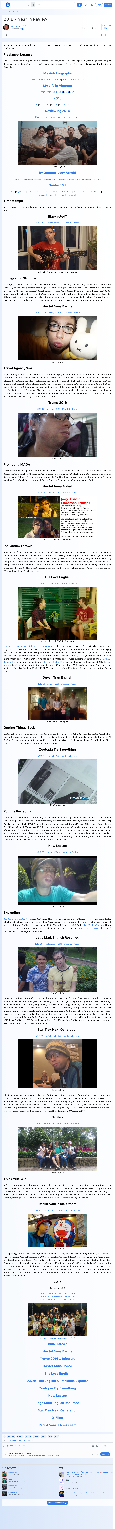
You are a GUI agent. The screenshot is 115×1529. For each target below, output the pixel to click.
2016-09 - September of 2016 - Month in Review (57, 944)
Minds (79, 192)
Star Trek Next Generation (57, 1410)
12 (79, 104)
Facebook (59, 192)
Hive (74, 192)
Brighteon (19, 192)
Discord (39, 192)
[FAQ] (28, 5)
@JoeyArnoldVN (75, 179)
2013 (49, 92)
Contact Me (57, 185)
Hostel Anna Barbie (57, 1351)
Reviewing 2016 (57, 111)
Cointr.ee (30, 192)
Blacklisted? (57, 1344)
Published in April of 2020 (91, 179)
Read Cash (95, 192)
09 (68, 104)
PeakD (87, 192)
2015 (61, 92)
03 (44, 104)
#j (9, 12)
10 (72, 104)
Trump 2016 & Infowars (57, 1359)
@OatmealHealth (62, 179)
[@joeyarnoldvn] (6, 27)
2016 (66, 92)
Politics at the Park (88, 928)
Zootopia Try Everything (57, 1388)
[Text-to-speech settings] (110, 26)
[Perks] (79, 5)
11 (75, 104)
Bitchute (10, 192)
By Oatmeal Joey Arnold (57, 173)
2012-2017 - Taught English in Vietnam (54, 1338)
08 (64, 104)
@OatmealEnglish (48, 179)
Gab (68, 192)
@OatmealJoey (35, 179)
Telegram (41, 195)
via (28, 1440)
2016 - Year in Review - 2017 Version (57, 1293)
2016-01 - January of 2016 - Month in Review (57, 222)
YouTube (61, 195)
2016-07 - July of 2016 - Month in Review (57, 756)
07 (60, 104)
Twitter (51, 195)
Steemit (105, 192)
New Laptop (57, 1396)
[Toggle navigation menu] (4, 5)
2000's (65, 79)
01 (37, 104)
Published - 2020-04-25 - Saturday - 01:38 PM (55, 117)
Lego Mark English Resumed (57, 1403)
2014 (55, 92)
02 (40, 104)
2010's (73, 79)
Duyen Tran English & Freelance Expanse (58, 1381)
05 (52, 104)
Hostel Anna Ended (57, 1366)
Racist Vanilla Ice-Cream (57, 1425)
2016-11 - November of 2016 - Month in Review (57, 1123)
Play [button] (106, 28)
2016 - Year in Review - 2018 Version (57, 1296)
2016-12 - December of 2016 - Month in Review (57, 1210)
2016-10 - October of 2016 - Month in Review (57, 1036)
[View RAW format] (93, 1446)
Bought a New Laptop (14, 919)
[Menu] (110, 35)
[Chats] (85, 5)
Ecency (4, 12)
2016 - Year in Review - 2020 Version (57, 1299)
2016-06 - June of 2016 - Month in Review (57, 683)
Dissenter (49, 192)
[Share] (105, 35)
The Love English (51, 662)
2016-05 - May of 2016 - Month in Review (57, 583)
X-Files (57, 1418)
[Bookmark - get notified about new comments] (101, 35)
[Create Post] (91, 5)
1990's (49, 79)
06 (56, 104)
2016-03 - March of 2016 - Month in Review (57, 409)
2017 (72, 92)
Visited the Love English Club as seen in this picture (29, 646)
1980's (42, 79)
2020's (80, 79)
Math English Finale (92, 925)
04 (48, 104)
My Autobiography (57, 73)
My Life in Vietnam (57, 86)
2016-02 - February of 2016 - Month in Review (58, 312)
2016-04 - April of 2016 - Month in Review (57, 492)
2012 (43, 92)
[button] (4, 1446)
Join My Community (22, 179)
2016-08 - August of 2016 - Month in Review (57, 852)
